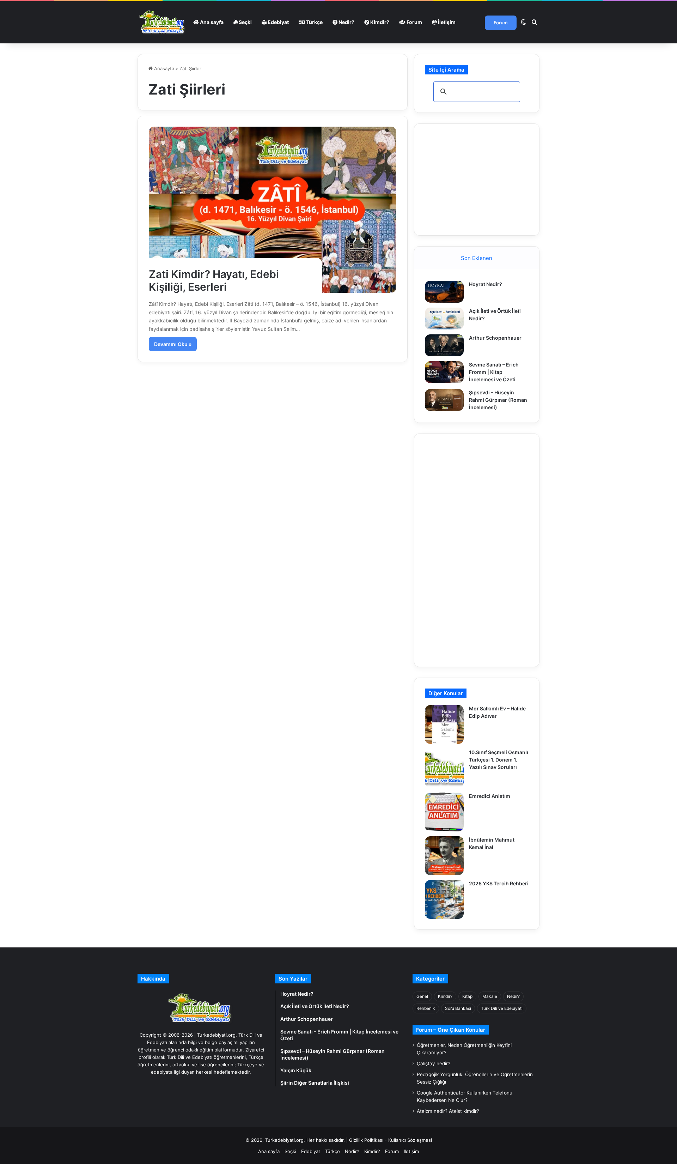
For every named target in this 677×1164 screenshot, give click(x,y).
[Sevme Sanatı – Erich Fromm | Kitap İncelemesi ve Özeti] (444, 372)
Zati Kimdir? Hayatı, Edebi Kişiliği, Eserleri (214, 280)
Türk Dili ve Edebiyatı (502, 1008)
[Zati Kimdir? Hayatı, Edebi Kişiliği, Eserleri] (273, 209)
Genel (422, 996)
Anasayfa (163, 68)
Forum (413, 22)
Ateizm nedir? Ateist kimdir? (448, 1111)
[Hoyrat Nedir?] (444, 292)
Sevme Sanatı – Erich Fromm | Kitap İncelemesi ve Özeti (494, 372)
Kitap (467, 996)
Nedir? (345, 22)
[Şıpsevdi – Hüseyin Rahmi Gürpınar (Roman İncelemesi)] (444, 400)
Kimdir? (379, 22)
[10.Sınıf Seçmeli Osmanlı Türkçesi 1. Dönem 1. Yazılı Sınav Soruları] (444, 768)
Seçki (245, 22)
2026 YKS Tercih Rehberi (499, 883)
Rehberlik (425, 1008)
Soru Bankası (458, 1008)
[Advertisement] (478, 178)
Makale (489, 996)
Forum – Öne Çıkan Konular (450, 1029)
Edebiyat (278, 22)
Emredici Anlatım (489, 796)
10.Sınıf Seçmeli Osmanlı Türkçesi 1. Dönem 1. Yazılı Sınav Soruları (498, 759)
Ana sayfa (211, 22)
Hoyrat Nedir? (485, 284)
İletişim (446, 22)
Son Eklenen (476, 258)
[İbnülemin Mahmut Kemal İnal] (444, 855)
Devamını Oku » (172, 344)
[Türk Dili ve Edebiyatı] (163, 22)
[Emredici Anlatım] (444, 812)
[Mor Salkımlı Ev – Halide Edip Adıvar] (444, 724)
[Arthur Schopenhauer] (444, 345)
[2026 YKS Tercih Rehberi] (444, 899)
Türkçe (314, 22)
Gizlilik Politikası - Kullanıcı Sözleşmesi (390, 1140)
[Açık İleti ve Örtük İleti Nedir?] (444, 318)
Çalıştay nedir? (433, 1063)
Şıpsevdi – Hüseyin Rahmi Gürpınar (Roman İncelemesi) (498, 399)
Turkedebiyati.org (284, 1140)
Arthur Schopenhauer (495, 338)
